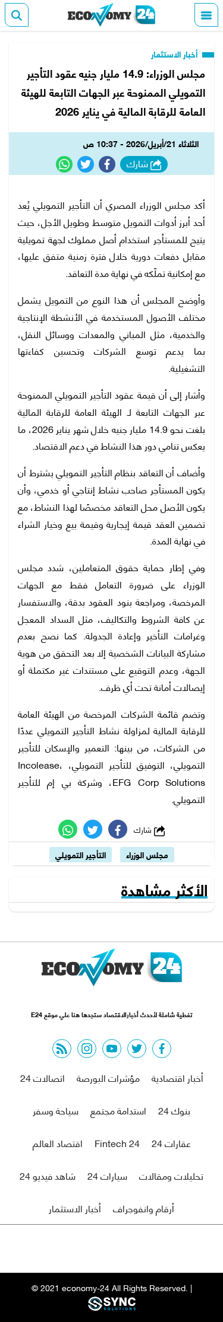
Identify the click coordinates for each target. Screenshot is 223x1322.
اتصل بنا (84, 1248)
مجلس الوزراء (147, 854)
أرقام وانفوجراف (143, 1207)
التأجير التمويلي (80, 854)
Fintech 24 (117, 1142)
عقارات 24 (171, 1142)
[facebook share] (107, 164)
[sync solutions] (112, 1306)
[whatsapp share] (64, 164)
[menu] (206, 15)
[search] (17, 15)
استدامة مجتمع (118, 1110)
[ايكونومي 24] (112, 15)
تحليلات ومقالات (171, 1175)
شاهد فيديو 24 (48, 1175)
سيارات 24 (107, 1175)
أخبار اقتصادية (177, 1077)
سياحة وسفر (55, 1110)
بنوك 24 (174, 1110)
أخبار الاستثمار (175, 54)
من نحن (140, 1248)
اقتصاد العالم (58, 1142)
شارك (138, 163)
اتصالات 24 (42, 1077)
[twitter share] (85, 164)
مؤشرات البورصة (108, 1077)
